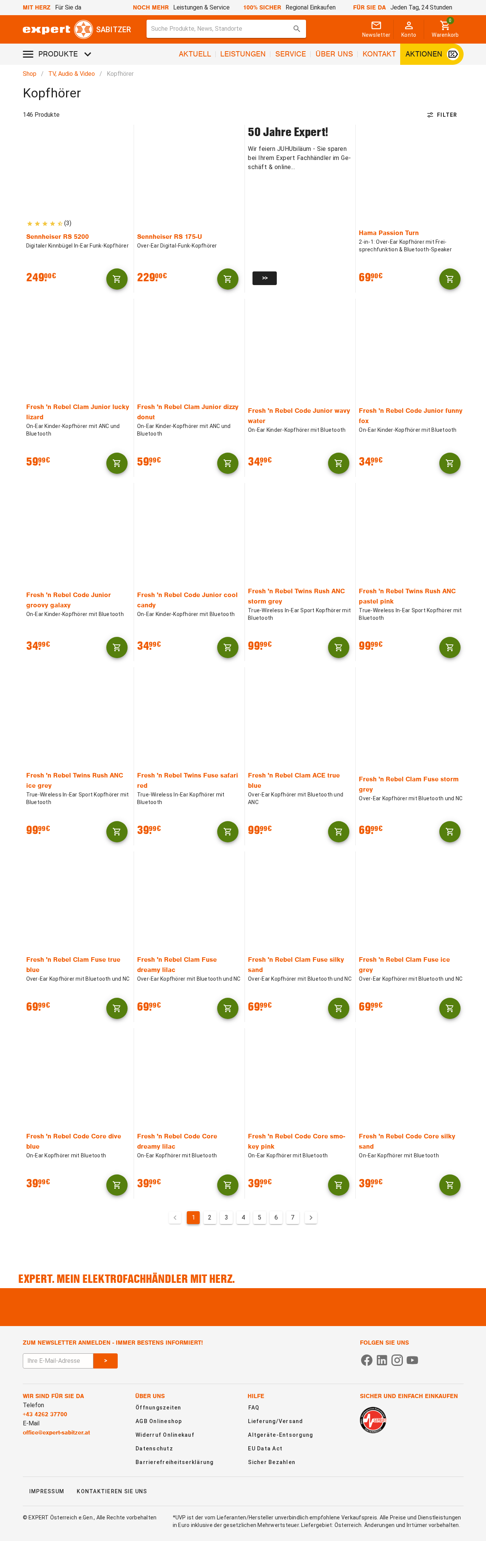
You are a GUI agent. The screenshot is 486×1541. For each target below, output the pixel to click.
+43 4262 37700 (45, 1414)
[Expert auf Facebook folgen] (367, 1359)
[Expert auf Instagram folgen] (397, 1359)
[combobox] (226, 29)
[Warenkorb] (117, 279)
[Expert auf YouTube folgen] (412, 1359)
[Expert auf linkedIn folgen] (382, 1359)
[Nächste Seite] (311, 1218)
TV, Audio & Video (71, 73)
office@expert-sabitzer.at (56, 1432)
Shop (29, 73)
